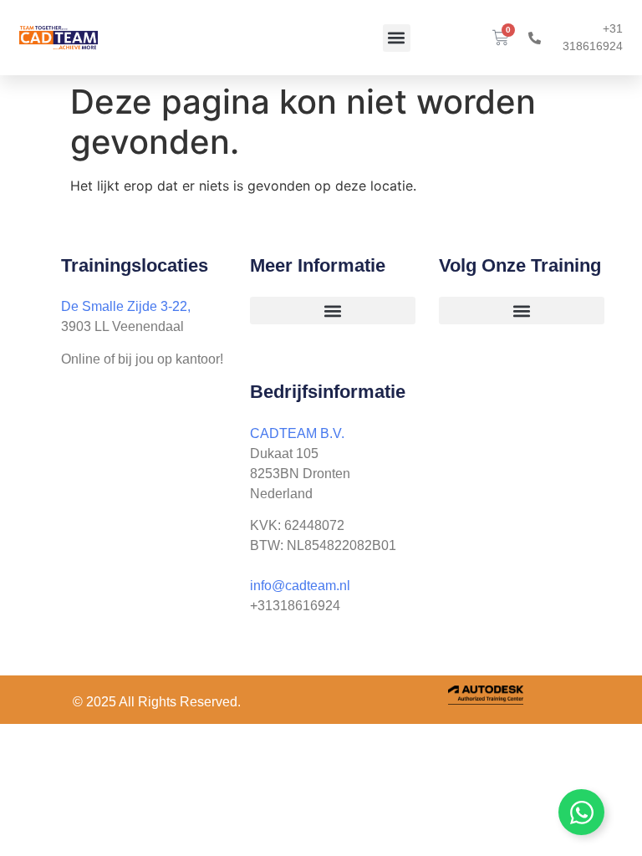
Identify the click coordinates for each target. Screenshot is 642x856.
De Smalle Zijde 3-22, (126, 306)
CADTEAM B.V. (297, 433)
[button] (396, 38)
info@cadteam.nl (300, 585)
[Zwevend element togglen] (581, 812)
